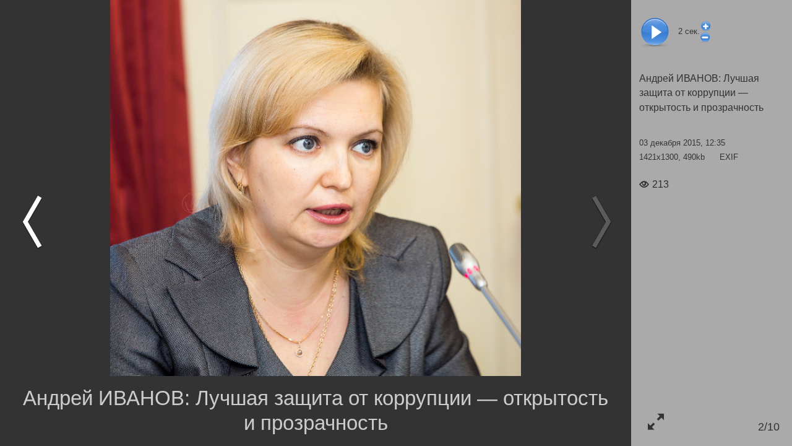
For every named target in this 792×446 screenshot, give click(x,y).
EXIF (729, 157)
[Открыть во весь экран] (656, 421)
